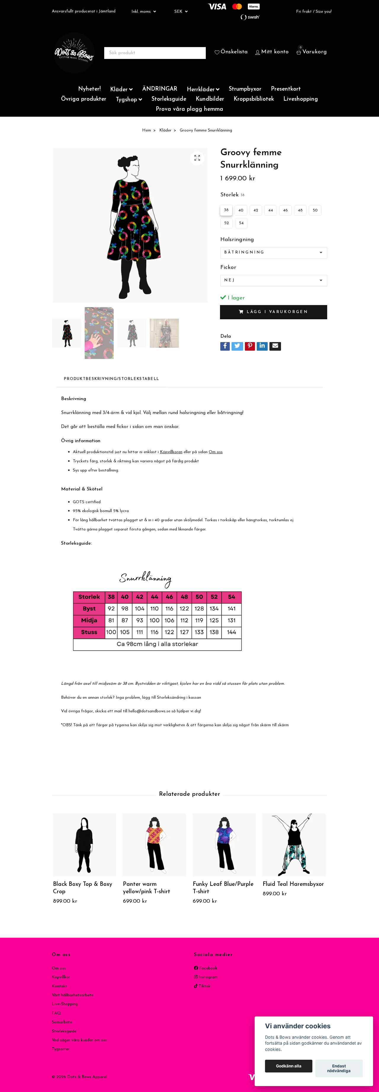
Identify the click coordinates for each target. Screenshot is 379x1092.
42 (255, 210)
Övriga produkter (83, 99)
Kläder (119, 90)
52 (226, 223)
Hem (146, 130)
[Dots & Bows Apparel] (74, 53)
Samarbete (62, 1022)
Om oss (59, 968)
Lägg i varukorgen (277, 312)
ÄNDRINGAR (159, 89)
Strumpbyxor (245, 89)
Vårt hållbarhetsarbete (72, 995)
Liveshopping (300, 99)
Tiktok (204, 986)
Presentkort (286, 89)
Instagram (207, 977)
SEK (179, 11)
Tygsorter (61, 1049)
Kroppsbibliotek (254, 99)
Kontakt (59, 986)
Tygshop (126, 100)
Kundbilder (210, 99)
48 (300, 210)
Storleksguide (169, 99)
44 (270, 210)
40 (240, 210)
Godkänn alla (288, 1066)
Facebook (207, 968)
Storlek (232, 195)
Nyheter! (89, 89)
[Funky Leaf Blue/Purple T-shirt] (224, 844)
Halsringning (237, 240)
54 (241, 223)
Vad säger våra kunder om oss (79, 1040)
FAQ (56, 1013)
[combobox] (273, 253)
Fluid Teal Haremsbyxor (293, 884)
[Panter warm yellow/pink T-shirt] (154, 844)
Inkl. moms (141, 11)
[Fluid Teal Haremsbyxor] (294, 844)
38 (226, 210)
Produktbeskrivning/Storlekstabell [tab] (111, 379)
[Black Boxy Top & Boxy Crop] (84, 844)
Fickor (228, 267)
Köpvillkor (61, 977)
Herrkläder (201, 90)
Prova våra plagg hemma (189, 109)
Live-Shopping (65, 1004)
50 (315, 210)
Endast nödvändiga (339, 1068)
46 (285, 210)
